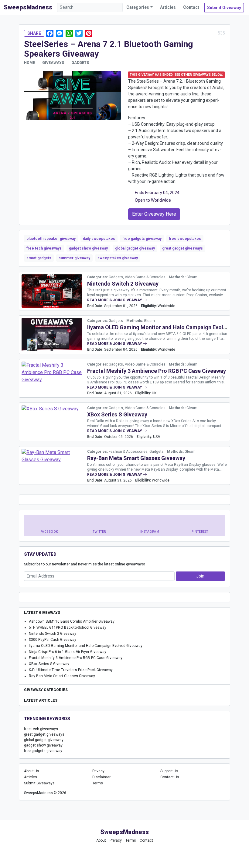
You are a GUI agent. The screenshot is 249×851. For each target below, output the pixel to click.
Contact (191, 7)
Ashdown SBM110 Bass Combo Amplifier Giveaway (71, 621)
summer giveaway (74, 258)
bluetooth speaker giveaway (51, 239)
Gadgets (80, 63)
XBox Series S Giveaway (117, 414)
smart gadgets (38, 258)
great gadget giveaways (182, 248)
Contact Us (169, 777)
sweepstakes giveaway (117, 258)
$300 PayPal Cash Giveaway (52, 639)
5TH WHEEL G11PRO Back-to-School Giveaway (67, 627)
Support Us (169, 771)
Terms (97, 783)
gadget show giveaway (88, 248)
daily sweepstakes (99, 239)
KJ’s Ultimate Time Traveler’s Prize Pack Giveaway (71, 670)
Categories (137, 7)
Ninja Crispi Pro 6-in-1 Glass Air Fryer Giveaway (67, 652)
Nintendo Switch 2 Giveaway (123, 283)
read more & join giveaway (115, 300)
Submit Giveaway (224, 7)
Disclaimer (101, 777)
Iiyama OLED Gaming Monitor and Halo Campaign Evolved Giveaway (85, 646)
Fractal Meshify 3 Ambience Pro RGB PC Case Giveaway (156, 371)
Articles (168, 7)
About (101, 840)
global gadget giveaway (135, 248)
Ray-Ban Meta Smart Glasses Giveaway (136, 458)
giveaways (53, 63)
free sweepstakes (185, 239)
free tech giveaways (44, 248)
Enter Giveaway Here (154, 214)
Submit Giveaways (39, 783)
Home (29, 63)
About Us (31, 771)
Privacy (98, 771)
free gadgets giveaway (142, 239)
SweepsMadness (28, 7)
